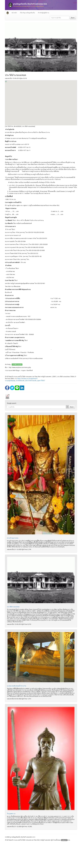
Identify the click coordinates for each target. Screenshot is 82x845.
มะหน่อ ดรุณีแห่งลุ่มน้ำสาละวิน (16, 686)
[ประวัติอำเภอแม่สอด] (41, 580)
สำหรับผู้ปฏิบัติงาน (43, 13)
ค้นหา (73, 18)
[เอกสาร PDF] (7, 396)
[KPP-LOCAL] (7, 12)
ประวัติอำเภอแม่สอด (13, 607)
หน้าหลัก (14, 13)
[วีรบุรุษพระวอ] (41, 758)
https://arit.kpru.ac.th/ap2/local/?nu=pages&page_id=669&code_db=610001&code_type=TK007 (25, 379)
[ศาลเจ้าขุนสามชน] (41, 475)
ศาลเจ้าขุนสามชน (12, 538)
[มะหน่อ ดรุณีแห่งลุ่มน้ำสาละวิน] (41, 657)
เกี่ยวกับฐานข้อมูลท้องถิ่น (27, 13)
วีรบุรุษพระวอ (11, 813)
